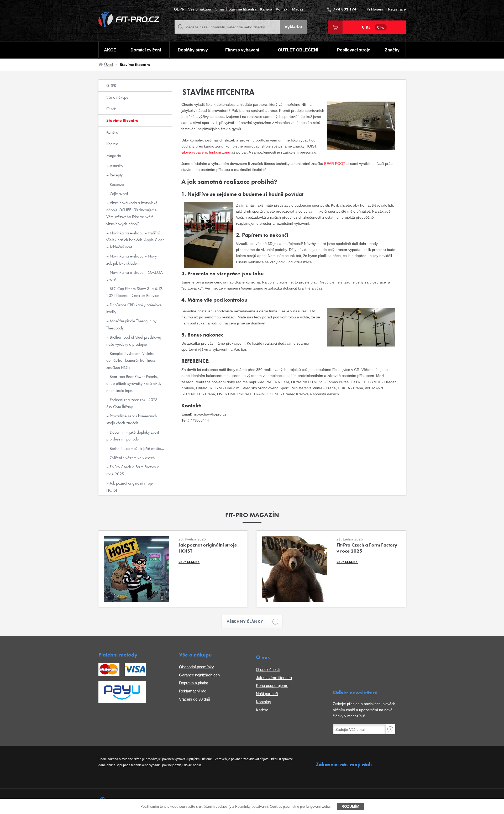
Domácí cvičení (145, 50)
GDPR (179, 9)
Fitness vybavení (242, 50)
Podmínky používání (251, 806)
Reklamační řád (192, 691)
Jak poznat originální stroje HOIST (129, 486)
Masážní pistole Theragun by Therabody (131, 324)
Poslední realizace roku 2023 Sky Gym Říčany (132, 403)
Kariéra (266, 9)
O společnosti (268, 669)
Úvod (108, 64)
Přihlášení (375, 9)
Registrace (397, 9)
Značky (392, 50)
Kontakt (282, 9)
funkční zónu (219, 152)
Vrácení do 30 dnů (194, 699)
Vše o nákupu (199, 9)
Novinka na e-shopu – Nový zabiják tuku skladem (131, 259)
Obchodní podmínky (196, 667)
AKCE (110, 50)
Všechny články (245, 621)
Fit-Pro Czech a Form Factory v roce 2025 (132, 470)
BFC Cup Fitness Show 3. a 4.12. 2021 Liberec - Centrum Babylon (134, 292)
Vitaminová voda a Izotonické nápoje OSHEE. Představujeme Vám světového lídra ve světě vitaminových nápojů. (132, 213)
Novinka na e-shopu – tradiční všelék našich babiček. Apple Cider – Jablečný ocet (135, 240)
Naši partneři (267, 693)
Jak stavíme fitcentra (274, 677)
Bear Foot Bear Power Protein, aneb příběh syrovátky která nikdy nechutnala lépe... (133, 383)
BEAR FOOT (334, 163)
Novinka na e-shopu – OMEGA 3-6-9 (134, 276)
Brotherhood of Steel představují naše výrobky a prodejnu (133, 340)
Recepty (116, 175)
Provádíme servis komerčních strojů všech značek (131, 419)
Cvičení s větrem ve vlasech (132, 457)
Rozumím (350, 806)
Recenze (116, 184)
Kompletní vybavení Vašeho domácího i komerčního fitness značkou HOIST (130, 360)
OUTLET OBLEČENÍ (298, 50)
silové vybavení (194, 152)
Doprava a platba (193, 683)
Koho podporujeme (272, 685)
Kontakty (263, 702)
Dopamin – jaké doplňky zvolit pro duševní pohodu (132, 435)
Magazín (299, 9)
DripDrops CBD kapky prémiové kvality (134, 308)
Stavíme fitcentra (242, 9)
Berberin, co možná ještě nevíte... (136, 448)
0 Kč (373, 27)
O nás (220, 9)
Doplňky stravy (193, 50)
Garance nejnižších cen (199, 675)
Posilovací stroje (353, 50)
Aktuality (116, 166)
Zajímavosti (118, 193)
